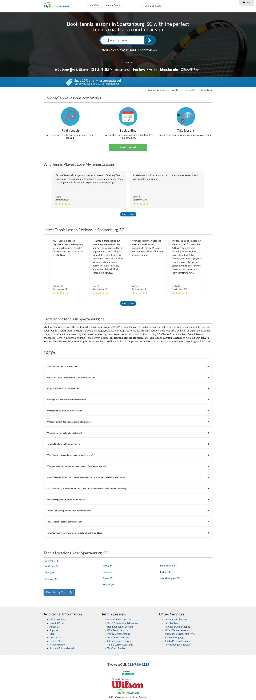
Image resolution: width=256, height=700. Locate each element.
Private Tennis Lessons (119, 619)
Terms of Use (56, 641)
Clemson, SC (51, 579)
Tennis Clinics (172, 623)
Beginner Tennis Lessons (120, 626)
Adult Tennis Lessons (118, 637)
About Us (54, 626)
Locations (176, 90)
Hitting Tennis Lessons (119, 641)
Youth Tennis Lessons (118, 633)
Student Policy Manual (61, 648)
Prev (124, 214)
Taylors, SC (165, 572)
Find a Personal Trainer (177, 641)
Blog (51, 633)
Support (53, 630)
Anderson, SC (52, 566)
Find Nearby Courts (57, 592)
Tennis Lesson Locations (120, 644)
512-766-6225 (138, 664)
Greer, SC (107, 578)
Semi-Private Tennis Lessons (122, 623)
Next (132, 214)
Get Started (128, 147)
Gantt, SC (107, 572)
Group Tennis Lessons (176, 630)
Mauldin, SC (109, 584)
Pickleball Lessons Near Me (180, 633)
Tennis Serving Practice (177, 626)
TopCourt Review (116, 648)
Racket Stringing (174, 637)
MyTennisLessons (157, 90)
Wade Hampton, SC (170, 578)
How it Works (95, 5)
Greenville (190, 90)
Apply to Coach (113, 5)
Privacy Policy (57, 644)
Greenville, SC (51, 560)
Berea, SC (50, 572)
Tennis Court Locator (176, 619)
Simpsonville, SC (168, 565)
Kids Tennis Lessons (117, 630)
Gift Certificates (58, 619)
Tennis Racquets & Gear (178, 644)
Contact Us (55, 637)
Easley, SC (108, 565)
